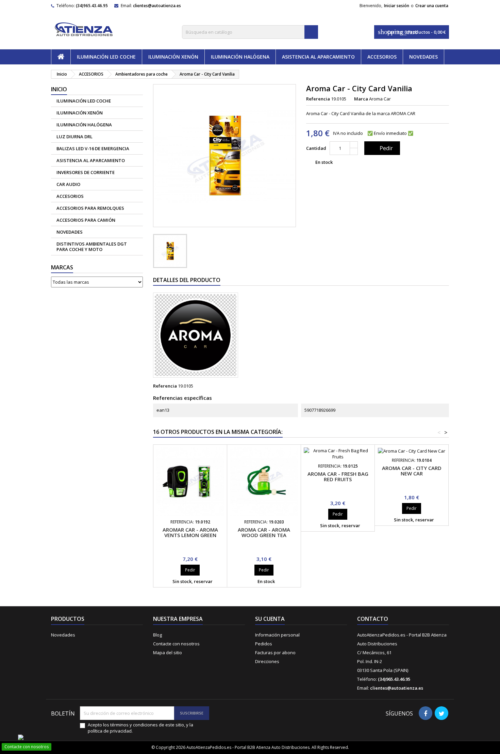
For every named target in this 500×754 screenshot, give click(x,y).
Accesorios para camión (85, 220)
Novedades (63, 635)
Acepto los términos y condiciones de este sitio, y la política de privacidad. (140, 728)
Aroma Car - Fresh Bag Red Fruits (337, 476)
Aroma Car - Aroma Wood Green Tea (264, 532)
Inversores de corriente (85, 172)
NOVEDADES (423, 56)
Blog (157, 635)
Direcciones (267, 661)
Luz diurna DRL (74, 136)
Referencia (318, 99)
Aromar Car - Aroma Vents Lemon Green (190, 532)
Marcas (62, 267)
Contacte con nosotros (176, 644)
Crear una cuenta (431, 6)
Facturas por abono (275, 652)
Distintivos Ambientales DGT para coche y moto (91, 246)
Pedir (381, 148)
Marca (361, 99)
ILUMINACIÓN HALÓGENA (240, 56)
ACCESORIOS (382, 56)
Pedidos (263, 644)
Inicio (59, 89)
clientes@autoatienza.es (157, 6)
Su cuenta (270, 619)
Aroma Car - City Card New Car (411, 471)
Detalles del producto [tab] (186, 280)
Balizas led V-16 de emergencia (92, 148)
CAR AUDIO (68, 184)
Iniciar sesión (396, 6)
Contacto (372, 619)
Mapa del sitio (167, 652)
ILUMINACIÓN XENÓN (173, 56)
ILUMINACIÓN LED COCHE (106, 56)
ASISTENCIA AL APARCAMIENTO (318, 56)
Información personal (277, 635)
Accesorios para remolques (90, 208)
